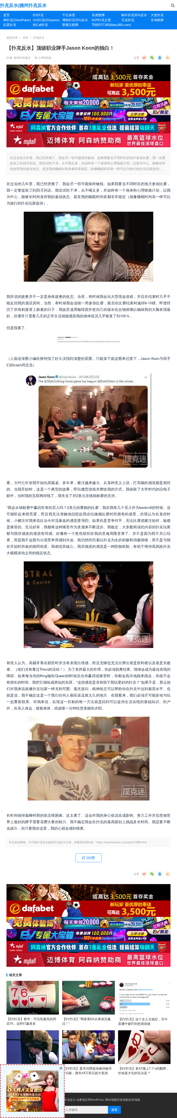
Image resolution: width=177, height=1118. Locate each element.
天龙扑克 (127, 20)
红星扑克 (9, 25)
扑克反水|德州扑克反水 (23, 5)
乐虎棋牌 (98, 15)
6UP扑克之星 (101, 20)
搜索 (114, 1110)
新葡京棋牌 (70, 25)
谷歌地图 (134, 1099)
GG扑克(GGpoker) (46, 20)
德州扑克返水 (23, 57)
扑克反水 (38, 37)
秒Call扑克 (40, 25)
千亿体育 (68, 15)
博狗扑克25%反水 (75, 20)
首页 (6, 15)
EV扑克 (38, 15)
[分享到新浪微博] (144, 58)
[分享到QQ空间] (167, 58)
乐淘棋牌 (157, 20)
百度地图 (122, 1099)
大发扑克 (157, 15)
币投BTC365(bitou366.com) (105, 25)
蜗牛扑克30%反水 (134, 15)
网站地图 (110, 1099)
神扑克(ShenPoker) (16, 20)
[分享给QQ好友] (160, 58)
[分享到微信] (152, 58)
